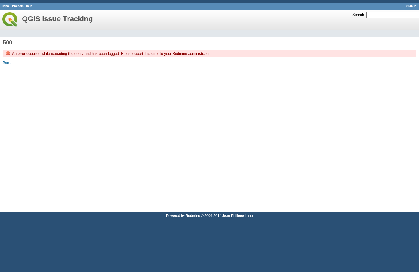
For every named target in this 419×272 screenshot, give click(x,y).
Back (7, 63)
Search (358, 15)
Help (29, 5)
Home (6, 5)
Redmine (193, 215)
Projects (18, 5)
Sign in (411, 5)
